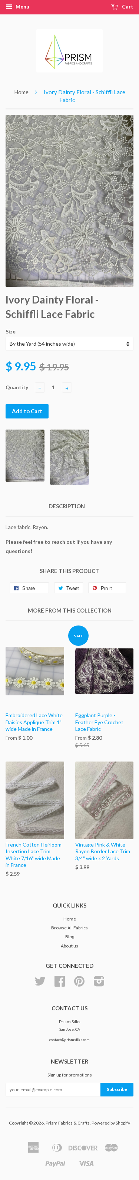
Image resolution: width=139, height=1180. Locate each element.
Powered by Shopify (111, 1123)
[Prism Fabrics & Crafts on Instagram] (99, 984)
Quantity (17, 387)
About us (69, 946)
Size (11, 331)
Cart (127, 6)
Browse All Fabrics (69, 927)
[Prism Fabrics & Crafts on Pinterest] (79, 984)
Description (67, 506)
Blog (69, 936)
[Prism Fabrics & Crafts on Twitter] (40, 984)
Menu (21, 6)
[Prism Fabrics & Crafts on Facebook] (59, 984)
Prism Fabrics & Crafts (68, 1123)
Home (21, 92)
